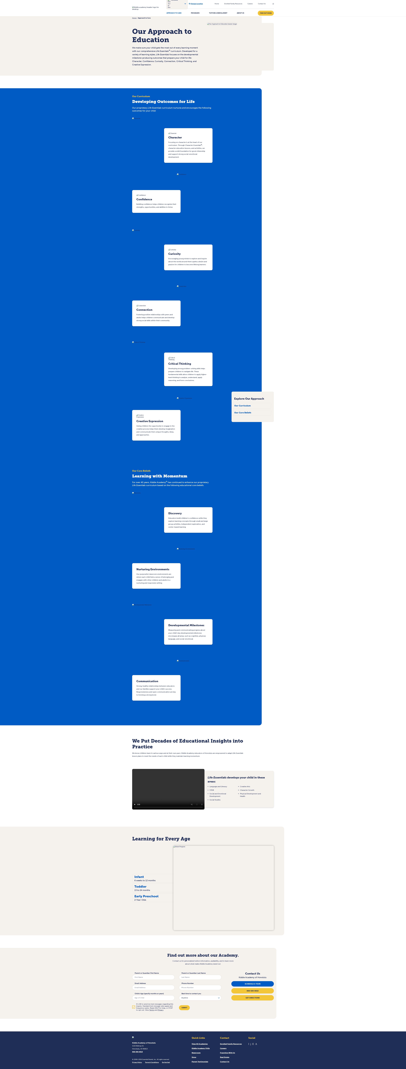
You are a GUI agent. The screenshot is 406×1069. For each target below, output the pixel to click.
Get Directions (253, 998)
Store (194, 1057)
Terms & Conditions (152, 1062)
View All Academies (200, 1044)
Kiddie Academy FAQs (201, 1048)
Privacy (160, 1010)
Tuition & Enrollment (218, 13)
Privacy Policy (137, 1062)
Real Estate (224, 1057)
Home (217, 4)
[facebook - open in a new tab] (250, 1043)
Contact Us (262, 4)
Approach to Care (174, 13)
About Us (240, 13)
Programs (195, 13)
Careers (250, 4)
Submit (184, 1008)
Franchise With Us (227, 1053)
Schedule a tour (253, 984)
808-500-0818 (253, 991)
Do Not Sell (166, 1062)
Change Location (197, 4)
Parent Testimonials (200, 1062)
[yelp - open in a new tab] (253, 1043)
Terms (151, 1010)
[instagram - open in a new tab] (256, 1043)
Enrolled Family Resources (233, 4)
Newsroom (196, 1053)
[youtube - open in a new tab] (248, 1043)
